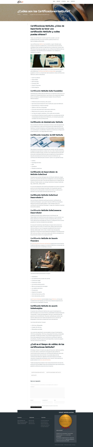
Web (55, 400)
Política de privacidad (59, 444)
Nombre (32, 400)
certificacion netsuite (37, 372)
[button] (1, 1)
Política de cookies (67, 444)
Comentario (32, 386)
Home (18, 14)
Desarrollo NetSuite (44, 423)
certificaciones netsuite (53, 372)
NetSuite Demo (32, 423)
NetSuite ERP (31, 420)
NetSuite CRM (31, 422)
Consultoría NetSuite (45, 420)
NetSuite (25, 14)
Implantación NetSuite (45, 425)
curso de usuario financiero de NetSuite (41, 243)
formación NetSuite (36, 299)
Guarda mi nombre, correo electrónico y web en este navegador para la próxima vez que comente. (44, 405)
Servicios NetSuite (44, 422)
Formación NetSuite (45, 426)
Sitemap (73, 444)
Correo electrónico (45, 400)
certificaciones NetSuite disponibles (47, 71)
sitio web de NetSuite (45, 360)
